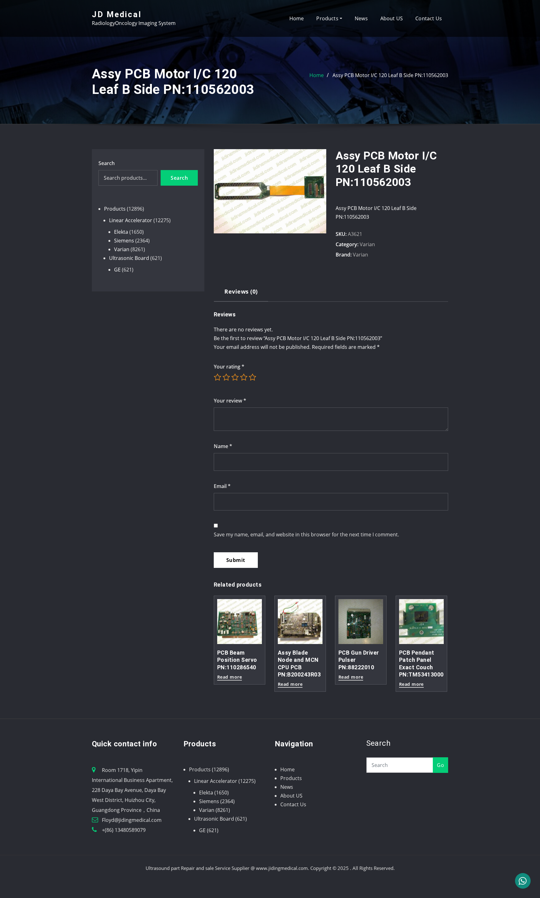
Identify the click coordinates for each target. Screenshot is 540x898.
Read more (229, 677)
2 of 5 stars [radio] (226, 377)
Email (222, 486)
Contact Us (428, 18)
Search (106, 163)
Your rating (229, 366)
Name (223, 446)
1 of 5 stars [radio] (217, 377)
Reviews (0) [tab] (241, 291)
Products (328, 18)
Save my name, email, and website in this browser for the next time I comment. (306, 534)
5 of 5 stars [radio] (252, 377)
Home (296, 18)
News (361, 18)
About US (391, 18)
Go (440, 765)
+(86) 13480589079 (124, 830)
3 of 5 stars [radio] (235, 377)
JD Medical (117, 14)
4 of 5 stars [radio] (244, 377)
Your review (230, 400)
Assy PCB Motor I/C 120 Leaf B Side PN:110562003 (390, 75)
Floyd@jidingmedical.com (132, 820)
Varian (367, 244)
